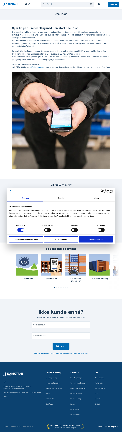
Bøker (48, 394)
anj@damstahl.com (37, 67)
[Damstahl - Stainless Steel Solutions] (11, 4)
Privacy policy (84, 353)
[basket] (99, 4)
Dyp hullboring (75, 409)
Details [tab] (61, 198)
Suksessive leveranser (78, 388)
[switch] (47, 230)
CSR (96, 394)
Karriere (97, 399)
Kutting (72, 404)
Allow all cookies (96, 239)
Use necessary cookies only (26, 239)
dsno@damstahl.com (18, 388)
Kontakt (97, 404)
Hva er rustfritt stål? (52, 383)
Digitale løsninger (76, 378)
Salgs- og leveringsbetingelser (11, 393)
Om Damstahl (99, 378)
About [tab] (96, 198)
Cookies (5, 396)
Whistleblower (75, 415)
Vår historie (98, 383)
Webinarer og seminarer (54, 388)
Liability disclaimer (36, 393)
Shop (27, 4)
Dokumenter (50, 399)
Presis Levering (75, 399)
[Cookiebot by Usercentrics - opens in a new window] (102, 191)
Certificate (49, 404)
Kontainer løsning (76, 394)
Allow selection (61, 239)
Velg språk (101, 427)
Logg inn (113, 4)
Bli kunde (61, 346)
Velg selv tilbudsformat (78, 383)
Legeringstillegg (51, 378)
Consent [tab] (25, 198)
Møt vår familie (100, 388)
